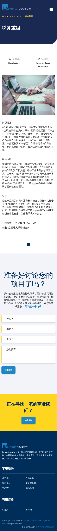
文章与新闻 (31, 483)
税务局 (5, 510)
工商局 (29, 510)
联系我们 (6, 488)
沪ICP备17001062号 (46, 527)
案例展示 (6, 483)
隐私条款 (30, 488)
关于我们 (6, 478)
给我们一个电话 (33, 306)
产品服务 (30, 478)
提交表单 (8, 370)
